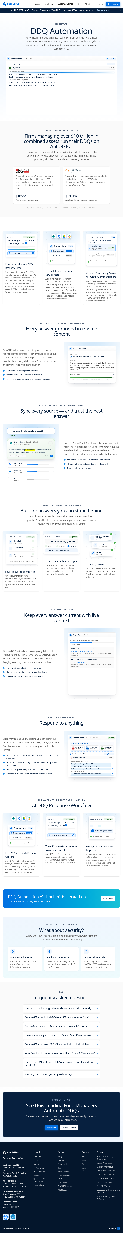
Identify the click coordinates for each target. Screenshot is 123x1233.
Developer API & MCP (65, 1180)
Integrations (38, 1188)
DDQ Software (39, 1175)
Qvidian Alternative (105, 1170)
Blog (78, 4)
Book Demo (38, 1159)
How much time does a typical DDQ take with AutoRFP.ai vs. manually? (61, 1011)
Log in (101, 4)
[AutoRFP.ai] (15, 1155)
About (84, 1159)
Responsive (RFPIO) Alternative (105, 1161)
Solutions (49, 4)
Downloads (62, 1167)
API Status (62, 1193)
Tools (60, 1171)
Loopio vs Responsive (105, 1181)
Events (61, 1163)
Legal (84, 1163)
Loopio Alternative (104, 1166)
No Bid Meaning (65, 1189)
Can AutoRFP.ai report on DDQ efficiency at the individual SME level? (61, 1047)
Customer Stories (65, 4)
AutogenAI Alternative (106, 1178)
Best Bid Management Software (106, 1201)
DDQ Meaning (64, 1185)
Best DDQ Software (105, 1189)
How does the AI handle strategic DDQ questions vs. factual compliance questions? (61, 1067)
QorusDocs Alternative (106, 1174)
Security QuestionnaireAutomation (39, 1182)
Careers (85, 1167)
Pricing (87, 4)
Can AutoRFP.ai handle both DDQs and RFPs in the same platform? (61, 1020)
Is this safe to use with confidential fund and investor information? (61, 1029)
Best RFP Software (104, 1185)
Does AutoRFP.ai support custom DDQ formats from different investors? (61, 1038)
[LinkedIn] (118, 1231)
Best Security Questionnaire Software (108, 1194)
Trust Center (63, 1175)
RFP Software (38, 1171)
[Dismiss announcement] (121, 10)
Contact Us (85, 1172)
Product (36, 4)
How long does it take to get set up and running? (61, 1077)
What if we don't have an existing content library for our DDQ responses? (61, 1056)
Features (37, 1167)
